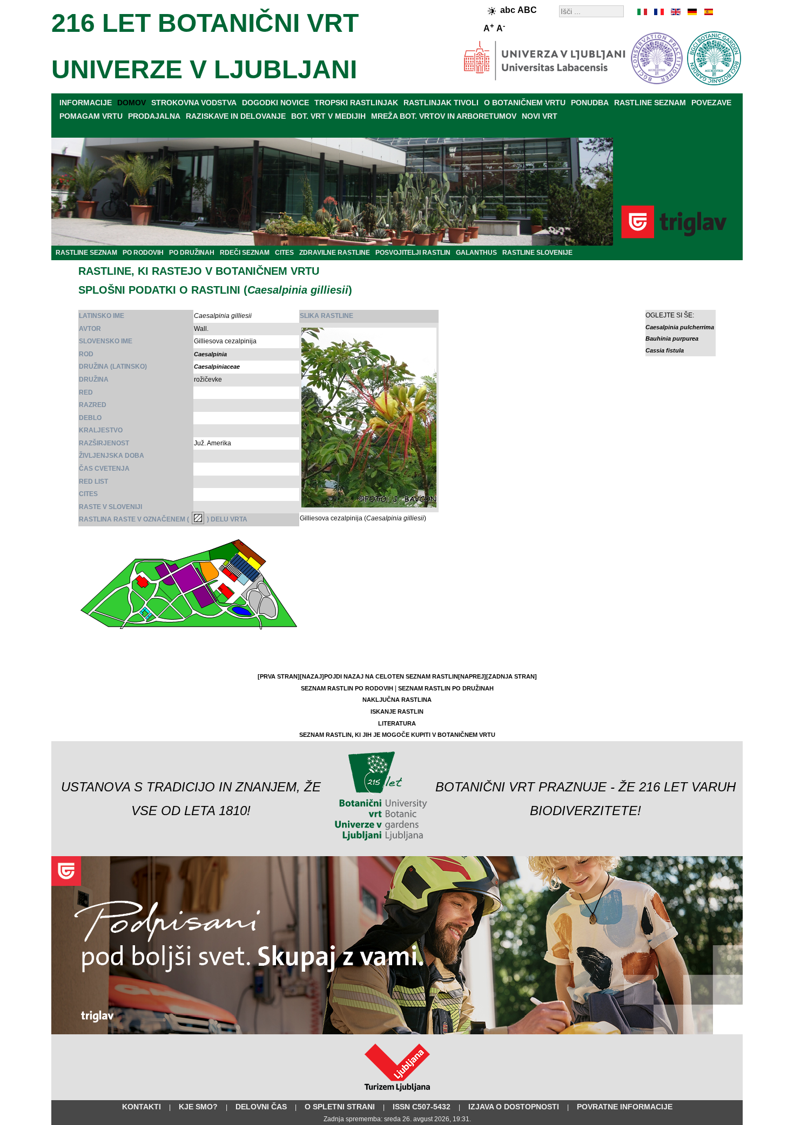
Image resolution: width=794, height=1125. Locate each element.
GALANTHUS (476, 252)
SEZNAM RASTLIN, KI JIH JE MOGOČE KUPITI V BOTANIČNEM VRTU (397, 734)
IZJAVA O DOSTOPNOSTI (513, 1106)
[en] (675, 12)
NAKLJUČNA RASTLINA (397, 699)
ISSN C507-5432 (421, 1106)
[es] (707, 12)
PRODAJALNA (154, 116)
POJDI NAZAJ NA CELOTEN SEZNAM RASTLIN (391, 676)
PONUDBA (590, 102)
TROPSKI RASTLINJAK (356, 102)
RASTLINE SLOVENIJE (537, 252)
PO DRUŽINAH (191, 252)
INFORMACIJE (85, 102)
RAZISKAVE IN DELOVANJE (236, 116)
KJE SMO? (198, 1106)
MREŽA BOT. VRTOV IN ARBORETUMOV (443, 116)
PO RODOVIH (143, 252)
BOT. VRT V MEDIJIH (328, 116)
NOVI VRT (539, 116)
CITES (284, 252)
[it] (642, 12)
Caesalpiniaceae (217, 366)
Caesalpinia (210, 354)
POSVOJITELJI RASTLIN (412, 252)
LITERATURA (397, 723)
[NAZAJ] (312, 676)
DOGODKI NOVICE (275, 102)
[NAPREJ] (472, 676)
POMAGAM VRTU (91, 116)
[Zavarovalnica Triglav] (397, 1032)
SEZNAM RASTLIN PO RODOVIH (347, 688)
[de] (691, 12)
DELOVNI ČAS (261, 1106)
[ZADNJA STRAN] (511, 676)
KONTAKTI (141, 1106)
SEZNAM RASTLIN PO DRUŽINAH (446, 688)
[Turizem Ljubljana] (397, 1093)
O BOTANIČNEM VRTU (525, 102)
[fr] (659, 12)
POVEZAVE (711, 102)
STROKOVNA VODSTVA (194, 102)
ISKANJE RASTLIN (397, 711)
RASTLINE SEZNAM (650, 102)
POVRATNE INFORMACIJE (624, 1106)
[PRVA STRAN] (279, 676)
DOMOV (131, 102)
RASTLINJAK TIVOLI (441, 102)
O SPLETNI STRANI (340, 1106)
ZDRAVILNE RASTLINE (334, 252)
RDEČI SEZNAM (245, 252)
